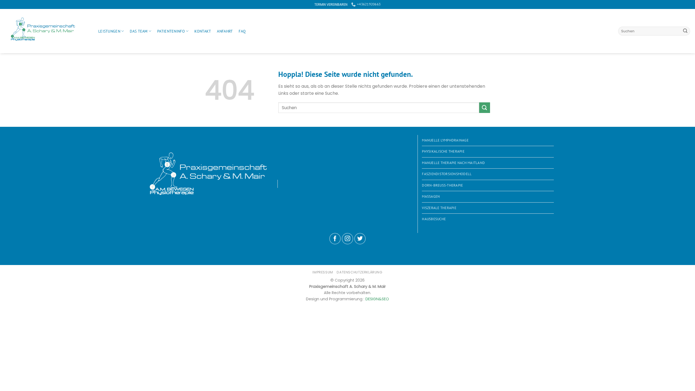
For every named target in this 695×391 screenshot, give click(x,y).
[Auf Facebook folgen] (335, 238)
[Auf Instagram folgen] (347, 238)
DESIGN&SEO (377, 299)
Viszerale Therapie (439, 208)
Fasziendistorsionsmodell (447, 174)
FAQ (242, 31)
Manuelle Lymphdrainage (445, 140)
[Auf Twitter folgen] (360, 238)
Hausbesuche (434, 219)
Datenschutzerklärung (359, 272)
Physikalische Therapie (443, 151)
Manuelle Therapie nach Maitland (453, 162)
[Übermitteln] (685, 31)
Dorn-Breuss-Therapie (442, 185)
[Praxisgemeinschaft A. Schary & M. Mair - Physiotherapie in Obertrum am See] (47, 31)
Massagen (431, 196)
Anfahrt (225, 31)
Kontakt (202, 31)
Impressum (322, 272)
